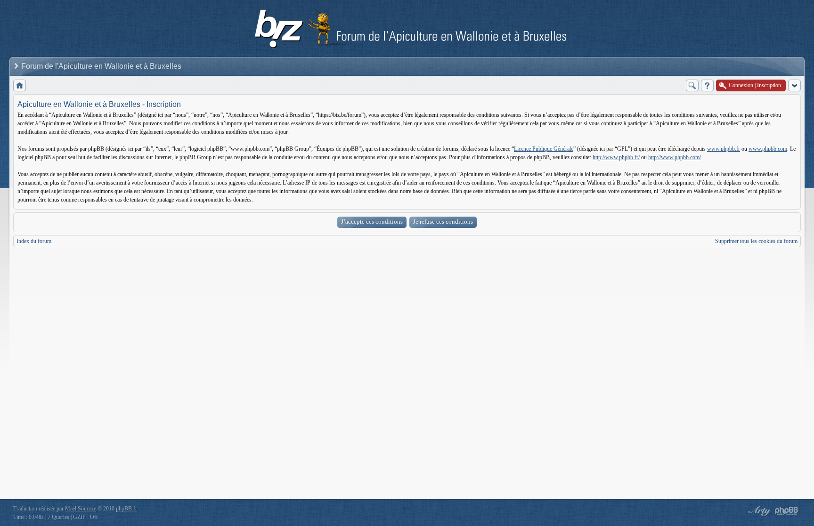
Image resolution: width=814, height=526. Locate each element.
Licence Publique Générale (543, 149)
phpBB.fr (126, 508)
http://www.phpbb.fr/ (616, 157)
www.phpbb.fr (723, 149)
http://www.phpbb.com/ (674, 157)
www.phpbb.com (768, 149)
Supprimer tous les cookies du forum (756, 241)
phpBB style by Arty (758, 511)
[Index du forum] (19, 85)
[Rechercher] (692, 85)
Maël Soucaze (80, 508)
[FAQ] (707, 85)
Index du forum (33, 241)
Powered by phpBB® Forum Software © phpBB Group (787, 511)
